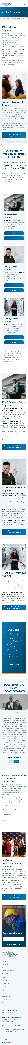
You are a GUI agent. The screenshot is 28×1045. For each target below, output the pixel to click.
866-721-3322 (6, 1012)
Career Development (8, 971)
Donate (4, 986)
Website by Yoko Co (7, 1042)
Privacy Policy (6, 996)
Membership (5, 974)
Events (4, 961)
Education (5, 967)
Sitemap (4, 1002)
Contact (4, 980)
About (3, 977)
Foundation (5, 983)
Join (3, 993)
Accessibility (5, 999)
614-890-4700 (16, 1012)
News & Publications (8, 964)
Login (3, 990)
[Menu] (25, 4)
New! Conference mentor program (14, 46)
